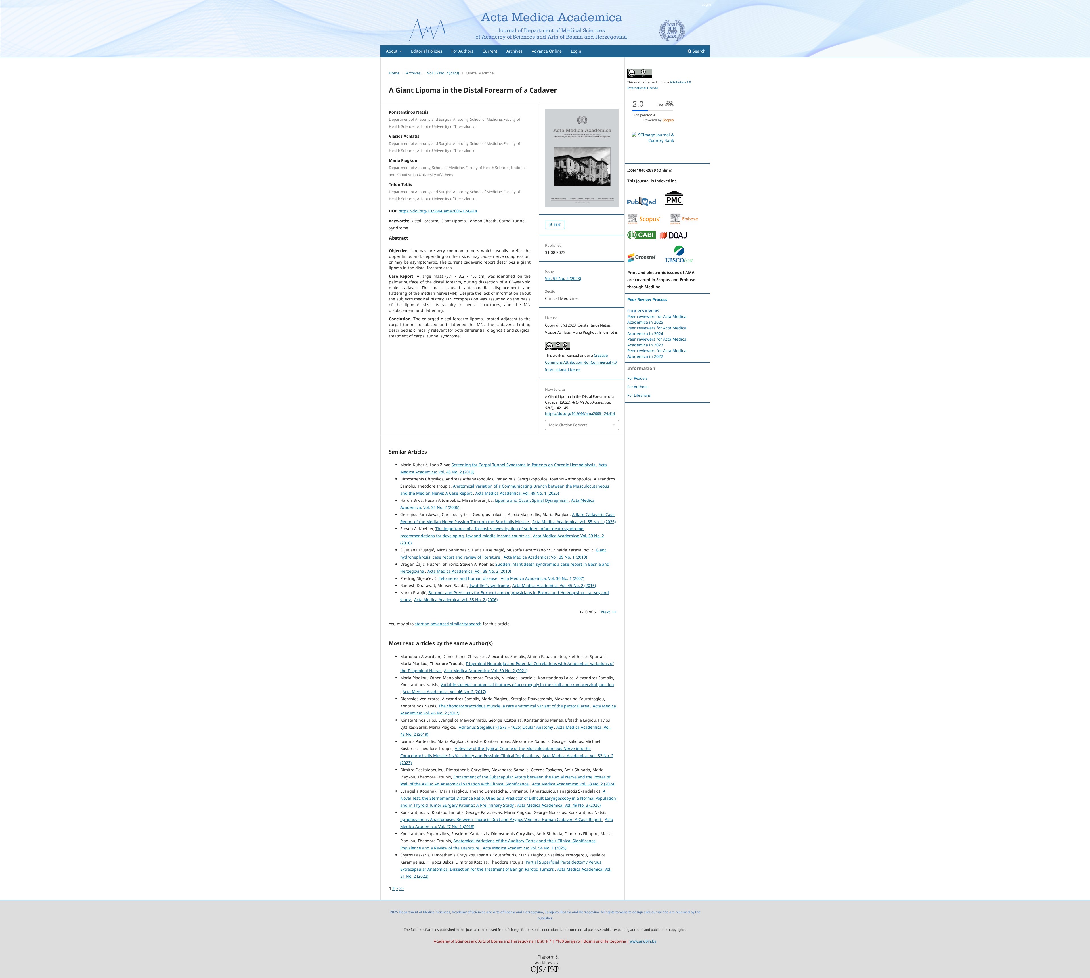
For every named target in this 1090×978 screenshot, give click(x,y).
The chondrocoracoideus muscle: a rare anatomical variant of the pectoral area (514, 706)
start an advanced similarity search (448, 623)
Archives (514, 51)
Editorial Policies (426, 51)
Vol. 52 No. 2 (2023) (443, 73)
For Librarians (639, 395)
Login (576, 51)
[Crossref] (641, 261)
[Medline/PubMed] (641, 205)
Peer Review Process (647, 299)
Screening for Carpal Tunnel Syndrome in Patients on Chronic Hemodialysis (524, 464)
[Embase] (684, 223)
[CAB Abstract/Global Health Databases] (641, 237)
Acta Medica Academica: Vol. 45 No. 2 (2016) (554, 585)
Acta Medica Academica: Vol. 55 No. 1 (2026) (574, 521)
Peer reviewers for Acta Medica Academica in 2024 (656, 330)
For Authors (462, 51)
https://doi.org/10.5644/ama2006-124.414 (438, 211)
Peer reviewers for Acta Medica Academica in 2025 (656, 319)
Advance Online (547, 51)
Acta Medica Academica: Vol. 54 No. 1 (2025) (524, 847)
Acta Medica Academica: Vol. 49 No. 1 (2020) (517, 493)
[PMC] (674, 205)
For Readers (637, 378)
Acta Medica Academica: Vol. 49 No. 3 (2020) (559, 805)
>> (401, 888)
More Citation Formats (568, 424)
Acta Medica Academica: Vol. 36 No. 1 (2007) (542, 578)
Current (490, 51)
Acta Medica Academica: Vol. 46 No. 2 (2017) (444, 691)
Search (698, 51)
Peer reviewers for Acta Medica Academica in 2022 (656, 353)
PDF (557, 224)
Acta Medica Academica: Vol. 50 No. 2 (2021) (485, 670)
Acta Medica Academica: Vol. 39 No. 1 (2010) (545, 557)
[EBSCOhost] (679, 261)
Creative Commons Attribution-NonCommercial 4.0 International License (581, 362)
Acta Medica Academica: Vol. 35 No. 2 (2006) (456, 599)
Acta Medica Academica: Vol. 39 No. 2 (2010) (469, 571)
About (392, 51)
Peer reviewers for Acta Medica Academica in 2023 (656, 342)
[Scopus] (644, 223)
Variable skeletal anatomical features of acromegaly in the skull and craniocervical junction (527, 684)
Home (394, 73)
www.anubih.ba (643, 941)
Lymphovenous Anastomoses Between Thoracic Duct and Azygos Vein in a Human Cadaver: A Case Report (501, 819)
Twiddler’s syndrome (489, 585)
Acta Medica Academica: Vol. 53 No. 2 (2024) (573, 784)
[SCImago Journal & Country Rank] (653, 140)
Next (605, 612)
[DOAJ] (673, 237)
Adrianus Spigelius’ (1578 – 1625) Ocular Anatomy (506, 727)
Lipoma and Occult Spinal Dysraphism (532, 500)
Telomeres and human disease (468, 578)
